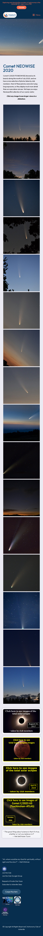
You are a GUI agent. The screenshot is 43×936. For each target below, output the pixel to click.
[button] (36, 14)
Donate (21, 7)
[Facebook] (4, 869)
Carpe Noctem (11, 892)
